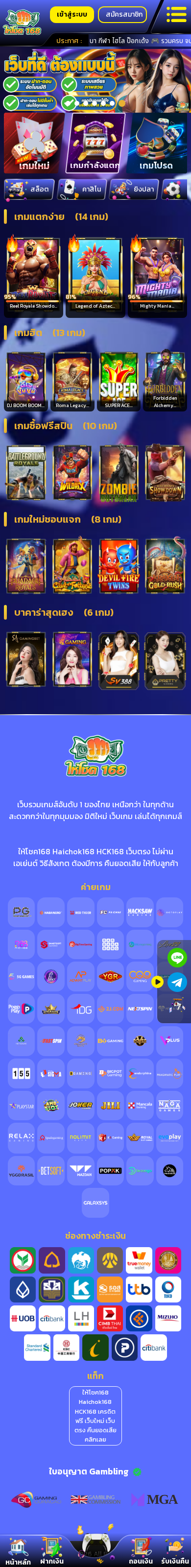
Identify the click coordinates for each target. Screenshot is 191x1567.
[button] (68, 103)
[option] (95, 81)
